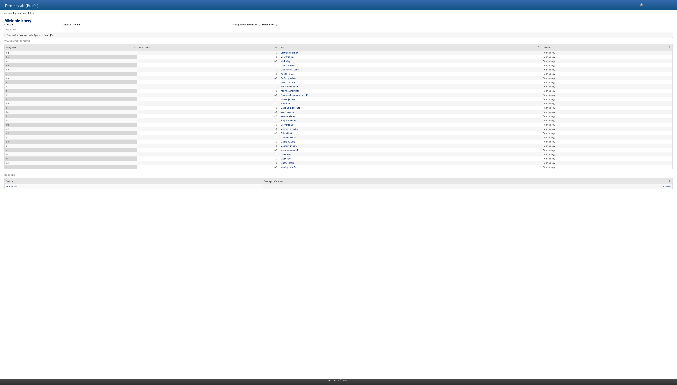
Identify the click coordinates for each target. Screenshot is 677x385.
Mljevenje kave (288, 99)
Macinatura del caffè (290, 107)
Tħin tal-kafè (286, 133)
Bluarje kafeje (287, 162)
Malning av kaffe (288, 166)
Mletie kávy (286, 154)
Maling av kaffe (288, 141)
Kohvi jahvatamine (289, 86)
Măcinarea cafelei (289, 150)
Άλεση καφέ (287, 73)
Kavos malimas (288, 116)
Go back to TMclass (338, 380)
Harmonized (12, 186)
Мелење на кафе (289, 128)
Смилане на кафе (289, 52)
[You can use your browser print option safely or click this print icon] (641, 4)
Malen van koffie (288, 137)
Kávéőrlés (285, 103)
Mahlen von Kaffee (290, 69)
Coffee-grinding (288, 77)
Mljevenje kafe (288, 56)
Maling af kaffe (288, 65)
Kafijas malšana (288, 120)
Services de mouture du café (294, 94)
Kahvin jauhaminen (290, 90)
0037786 (666, 186)
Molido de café (288, 82)
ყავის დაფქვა (287, 111)
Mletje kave (286, 158)
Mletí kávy (285, 61)
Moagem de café (289, 145)
